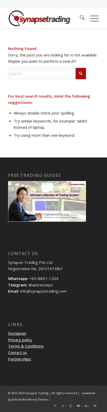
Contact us (17, 352)
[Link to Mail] (95, 406)
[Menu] (92, 18)
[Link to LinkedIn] (87, 406)
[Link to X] (64, 406)
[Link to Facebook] (56, 406)
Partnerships (19, 359)
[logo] (44, 18)
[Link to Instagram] (72, 406)
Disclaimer (17, 333)
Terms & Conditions (26, 346)
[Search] (80, 18)
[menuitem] (80, 18)
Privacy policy (20, 339)
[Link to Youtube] (79, 406)
